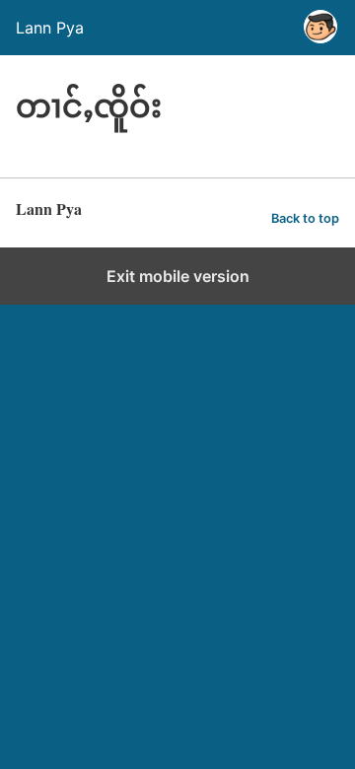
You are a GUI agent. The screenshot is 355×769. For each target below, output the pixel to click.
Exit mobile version (177, 276)
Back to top (305, 218)
